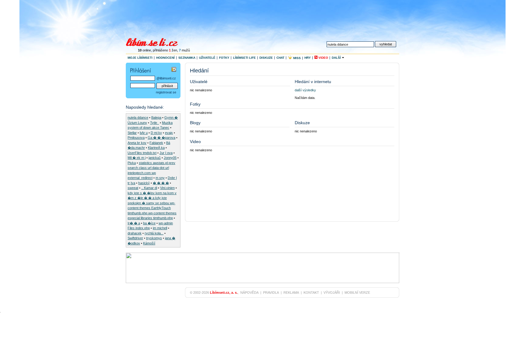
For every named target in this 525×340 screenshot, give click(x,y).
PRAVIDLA (271, 292)
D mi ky (156, 133)
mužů (184, 50)
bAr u (144, 133)
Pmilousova (136, 137)
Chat (280, 57)
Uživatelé (207, 57)
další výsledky (305, 90)
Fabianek (156, 143)
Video (322, 57)
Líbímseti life (244, 57)
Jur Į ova (166, 153)
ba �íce (149, 223)
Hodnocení (165, 57)
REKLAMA (291, 292)
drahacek (135, 233)
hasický (144, 183)
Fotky (224, 57)
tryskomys (154, 238)
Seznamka (186, 57)
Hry (307, 57)
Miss (296, 58)
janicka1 (155, 157)
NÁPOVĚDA (249, 292)
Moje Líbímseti (140, 57)
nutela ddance (138, 117)
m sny (160, 178)
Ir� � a (134, 223)
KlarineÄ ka (156, 147)
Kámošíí (149, 243)
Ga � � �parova (161, 137)
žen (173, 50)
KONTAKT (311, 292)
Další (337, 57)
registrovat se (166, 92)
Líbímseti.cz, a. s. (224, 292)
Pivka (132, 163)
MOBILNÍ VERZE (357, 292)
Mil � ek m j (137, 157)
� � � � (161, 183)
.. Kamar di (149, 188)
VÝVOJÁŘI (332, 292)
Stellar (132, 133)
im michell (160, 228)
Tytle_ (154, 122)
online (144, 50)
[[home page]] (156, 41)
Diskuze (266, 57)
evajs (169, 133)
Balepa (156, 117)
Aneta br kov (137, 143)
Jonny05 (170, 157)
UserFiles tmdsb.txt (142, 153)
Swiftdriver (135, 238)
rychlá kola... (154, 233)
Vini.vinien (167, 188)
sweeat (133, 188)
